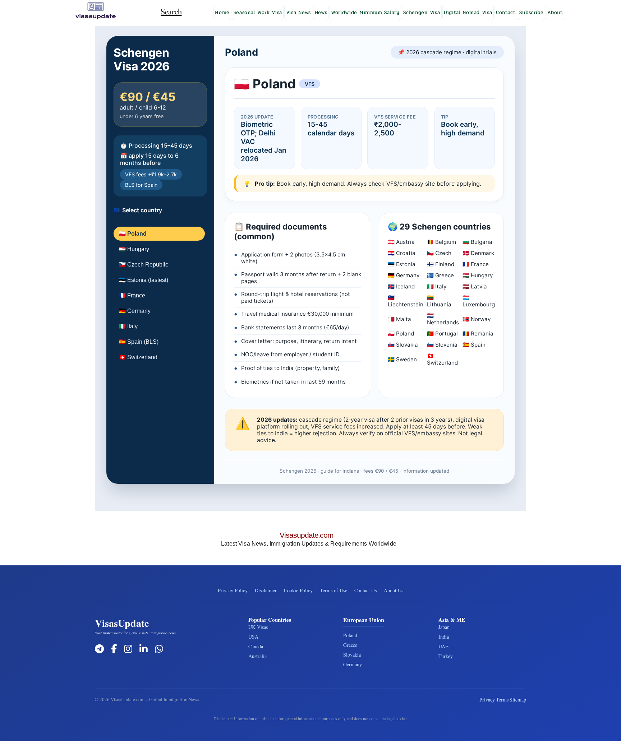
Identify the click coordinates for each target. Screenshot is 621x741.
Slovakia (352, 654)
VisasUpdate (122, 623)
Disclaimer (266, 590)
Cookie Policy (298, 590)
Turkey (445, 656)
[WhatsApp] (159, 649)
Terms (502, 699)
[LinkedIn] (143, 649)
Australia (257, 656)
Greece (350, 645)
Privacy (487, 699)
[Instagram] (128, 649)
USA (253, 636)
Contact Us (365, 590)
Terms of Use (333, 590)
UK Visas (258, 627)
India (443, 636)
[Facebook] (114, 649)
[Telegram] (99, 649)
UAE (443, 646)
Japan (444, 627)
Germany (352, 664)
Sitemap (518, 699)
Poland (350, 635)
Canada (255, 646)
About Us (393, 590)
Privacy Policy (233, 590)
